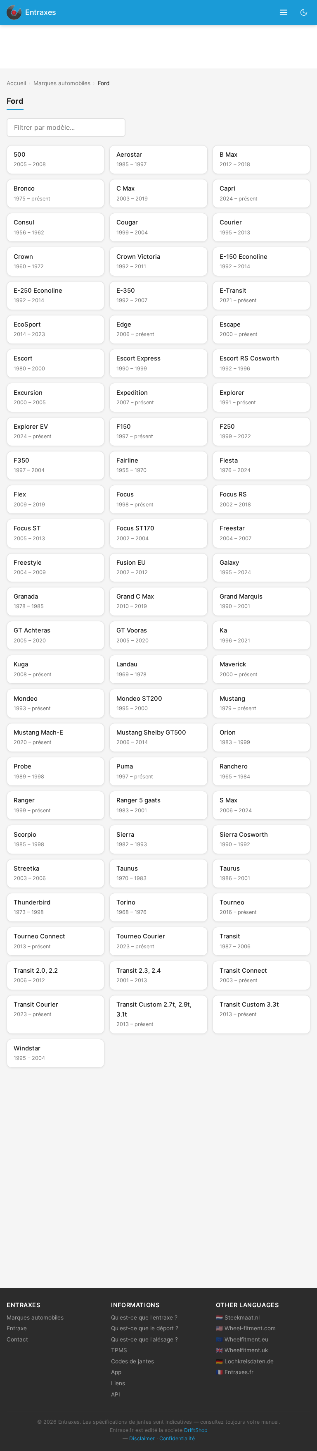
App (116, 1372)
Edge (135, 329)
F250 (235, 431)
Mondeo (32, 703)
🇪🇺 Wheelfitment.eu (242, 1339)
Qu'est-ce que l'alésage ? (144, 1339)
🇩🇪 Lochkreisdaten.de (245, 1361)
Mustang (238, 703)
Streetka (30, 873)
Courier (235, 227)
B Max (235, 159)
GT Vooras (132, 635)
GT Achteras (32, 635)
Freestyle (30, 567)
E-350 (131, 295)
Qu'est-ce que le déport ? (144, 1328)
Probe (29, 771)
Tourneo (238, 907)
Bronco (32, 193)
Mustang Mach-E (38, 737)
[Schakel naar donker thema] (304, 12)
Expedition (135, 397)
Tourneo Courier (140, 941)
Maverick (239, 669)
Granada (29, 601)
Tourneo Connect (39, 941)
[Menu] (284, 12)
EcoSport (29, 329)
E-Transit (238, 295)
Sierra (131, 839)
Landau (131, 669)
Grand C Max (135, 601)
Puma (134, 771)
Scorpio (29, 839)
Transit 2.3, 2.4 (138, 975)
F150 (134, 431)
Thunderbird (32, 907)
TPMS (119, 1350)
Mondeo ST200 (139, 703)
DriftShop (196, 1430)
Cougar (132, 227)
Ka (235, 635)
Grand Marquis (241, 601)
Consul (29, 227)
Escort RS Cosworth (249, 363)
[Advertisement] (158, 46)
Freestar (235, 533)
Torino (131, 907)
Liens (118, 1383)
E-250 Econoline (38, 295)
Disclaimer (142, 1438)
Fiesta (235, 465)
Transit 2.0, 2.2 (36, 975)
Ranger (32, 805)
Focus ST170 (135, 533)
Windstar (29, 1053)
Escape (239, 329)
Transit (235, 941)
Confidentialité (177, 1438)
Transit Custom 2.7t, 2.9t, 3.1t (154, 1014)
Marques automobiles (61, 83)
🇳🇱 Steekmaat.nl (238, 1317)
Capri (239, 193)
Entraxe (17, 1328)
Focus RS (235, 499)
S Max (236, 805)
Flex (29, 499)
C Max (132, 193)
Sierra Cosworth (244, 839)
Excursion (30, 397)
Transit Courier (36, 1009)
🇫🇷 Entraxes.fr (234, 1372)
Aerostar (131, 159)
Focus (135, 499)
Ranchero (235, 771)
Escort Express (138, 363)
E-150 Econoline (243, 261)
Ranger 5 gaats (138, 805)
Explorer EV (33, 431)
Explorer (238, 397)
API (115, 1394)
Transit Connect (243, 975)
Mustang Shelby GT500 (151, 737)
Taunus (131, 873)
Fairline (131, 465)
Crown (29, 261)
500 (30, 159)
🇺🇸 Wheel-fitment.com (246, 1328)
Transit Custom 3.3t (249, 1009)
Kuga (33, 669)
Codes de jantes (132, 1361)
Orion (235, 737)
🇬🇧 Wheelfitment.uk (242, 1350)
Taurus (235, 873)
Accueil (16, 83)
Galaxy (235, 567)
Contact (17, 1339)
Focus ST (29, 533)
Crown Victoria (138, 261)
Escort (29, 363)
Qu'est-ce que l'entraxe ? (144, 1317)
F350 (29, 465)
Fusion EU (132, 567)
